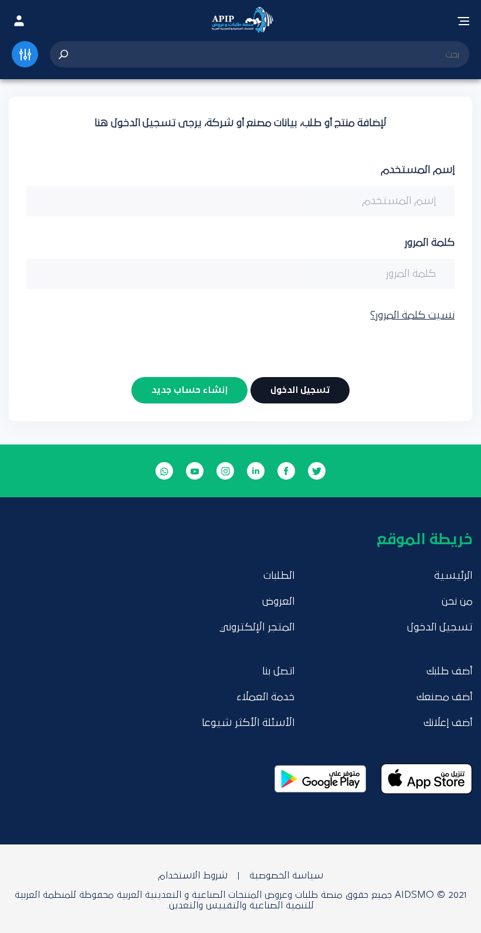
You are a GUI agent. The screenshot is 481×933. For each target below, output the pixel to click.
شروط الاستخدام (193, 875)
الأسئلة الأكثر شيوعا (248, 723)
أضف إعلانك (448, 723)
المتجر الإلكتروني (256, 627)
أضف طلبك (449, 671)
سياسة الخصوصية (286, 875)
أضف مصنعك (444, 697)
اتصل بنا (278, 671)
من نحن (457, 601)
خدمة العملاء (265, 697)
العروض (278, 601)
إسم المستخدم (418, 170)
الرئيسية (453, 576)
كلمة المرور (429, 242)
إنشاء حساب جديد (189, 390)
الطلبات (278, 576)
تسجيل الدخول (439, 627)
